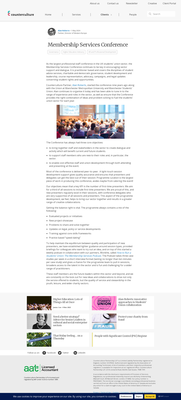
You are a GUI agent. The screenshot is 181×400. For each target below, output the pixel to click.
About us (95, 3)
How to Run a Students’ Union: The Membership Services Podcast (88, 254)
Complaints (124, 392)
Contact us (113, 3)
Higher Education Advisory (73, 52)
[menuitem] (92, 5)
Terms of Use (106, 392)
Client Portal (169, 3)
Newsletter (132, 3)
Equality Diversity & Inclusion (142, 392)
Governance (54, 52)
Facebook (44, 353)
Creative (152, 3)
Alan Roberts (79, 85)
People (133, 14)
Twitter (60, 353)
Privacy (96, 392)
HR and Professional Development (102, 52)
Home (48, 14)
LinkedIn (76, 353)
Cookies (116, 392)
